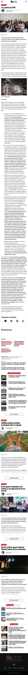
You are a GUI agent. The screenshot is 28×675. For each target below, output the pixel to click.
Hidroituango (15, 357)
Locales (5, 668)
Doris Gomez (9, 494)
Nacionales (15, 668)
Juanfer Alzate (9, 428)
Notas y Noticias (10, 11)
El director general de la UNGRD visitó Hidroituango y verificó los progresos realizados (6, 343)
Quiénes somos (21, 668)
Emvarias (17, 356)
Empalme (11, 356)
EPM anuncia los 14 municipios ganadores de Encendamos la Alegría (6, 350)
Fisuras (8, 357)
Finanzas (4, 357)
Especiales (10, 668)
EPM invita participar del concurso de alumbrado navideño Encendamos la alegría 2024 (19, 343)
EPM (21, 356)
